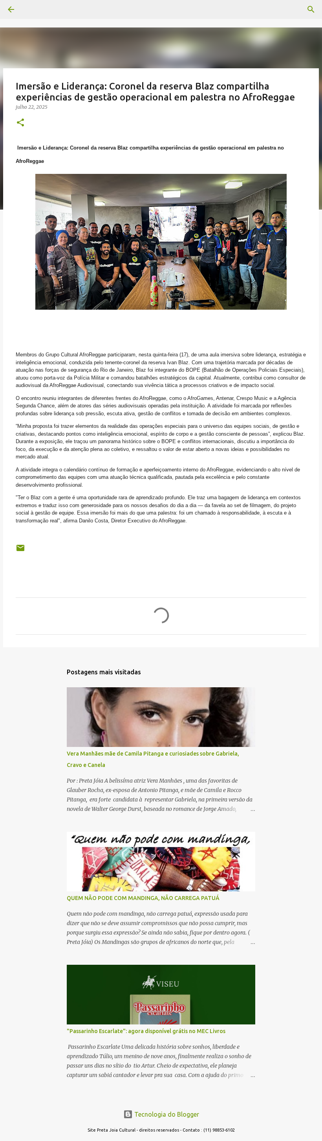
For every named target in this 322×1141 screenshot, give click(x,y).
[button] (20, 123)
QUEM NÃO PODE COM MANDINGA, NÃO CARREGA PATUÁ (143, 898)
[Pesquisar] (33, 9)
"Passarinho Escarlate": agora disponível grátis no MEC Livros (146, 1031)
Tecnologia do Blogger (166, 1114)
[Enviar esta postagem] (20, 550)
